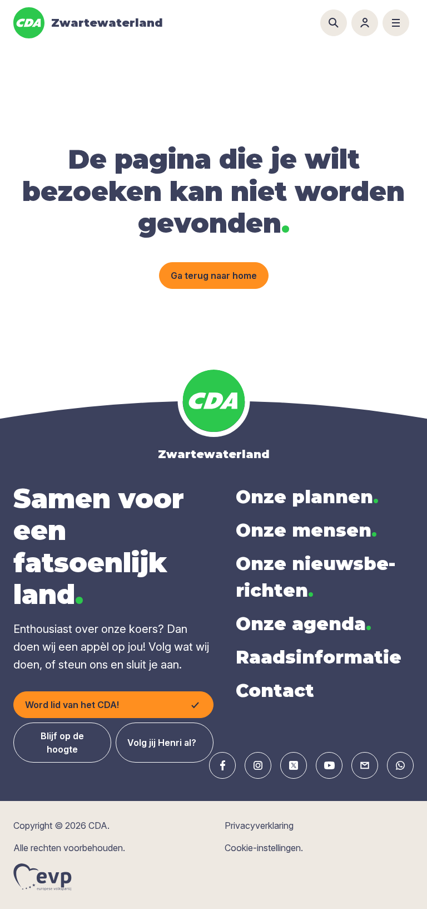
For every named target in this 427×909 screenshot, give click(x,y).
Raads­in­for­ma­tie (318, 657)
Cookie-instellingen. (264, 847)
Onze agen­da (303, 624)
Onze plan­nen (307, 497)
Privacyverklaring (259, 825)
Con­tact (275, 690)
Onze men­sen (306, 530)
